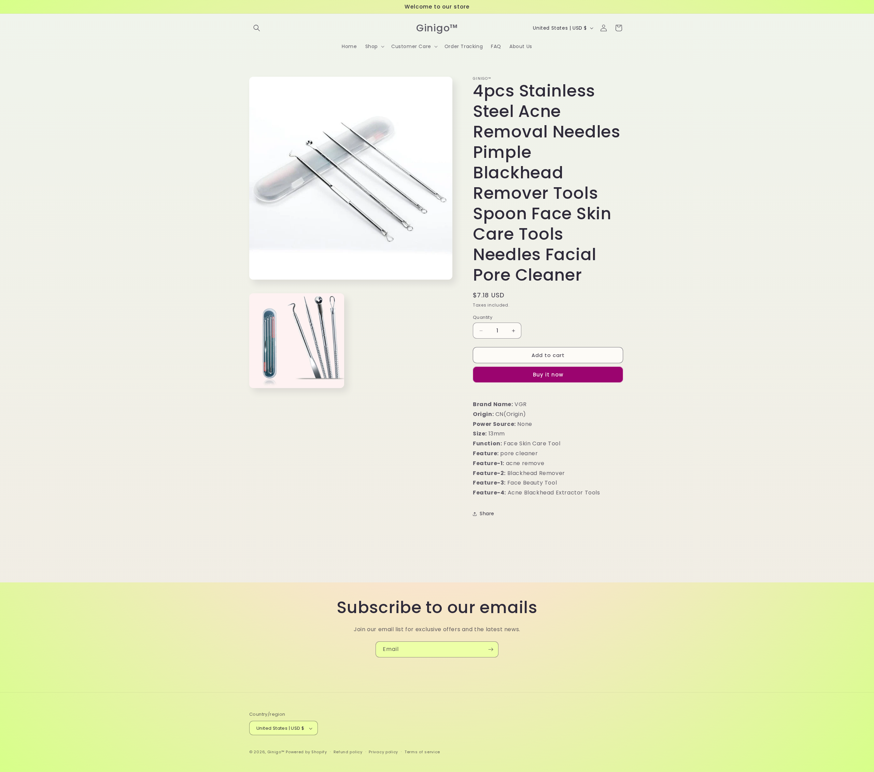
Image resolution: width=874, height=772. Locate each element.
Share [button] (487, 513)
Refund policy (348, 752)
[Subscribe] (490, 649)
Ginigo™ (276, 752)
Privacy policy (383, 752)
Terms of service (422, 752)
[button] (256, 27)
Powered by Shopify (306, 752)
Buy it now (548, 374)
